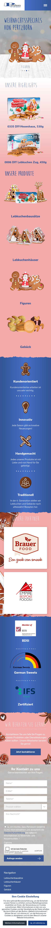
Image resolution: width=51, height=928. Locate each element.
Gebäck (7, 889)
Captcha (8, 842)
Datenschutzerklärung (14, 833)
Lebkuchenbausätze (13, 878)
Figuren (7, 886)
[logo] (12, 5)
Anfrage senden (14, 858)
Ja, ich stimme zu (37, 923)
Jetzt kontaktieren (25, 752)
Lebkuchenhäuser (12, 882)
